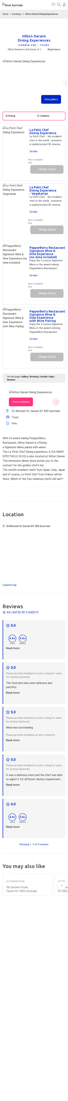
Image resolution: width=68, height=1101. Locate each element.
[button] (64, 5)
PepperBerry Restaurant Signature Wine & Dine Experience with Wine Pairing (47, 316)
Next (61, 885)
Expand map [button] (10, 585)
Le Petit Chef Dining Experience (42, 131)
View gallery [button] (51, 99)
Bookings (16, 14)
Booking (34, 376)
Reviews (11, 379)
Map (51, 376)
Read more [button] (13, 648)
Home (5, 14)
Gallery (24, 376)
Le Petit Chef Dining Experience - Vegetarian (42, 190)
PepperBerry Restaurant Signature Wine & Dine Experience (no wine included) (47, 252)
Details (33, 151)
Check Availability (21, 402)
